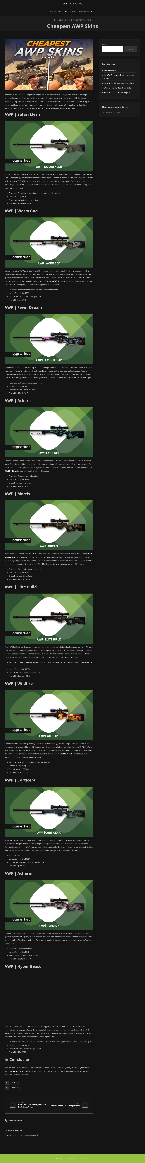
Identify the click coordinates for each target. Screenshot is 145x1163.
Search (104, 44)
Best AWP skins (110, 70)
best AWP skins (55, 281)
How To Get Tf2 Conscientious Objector (120, 83)
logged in (18, 1135)
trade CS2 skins (17, 1071)
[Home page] (55, 20)
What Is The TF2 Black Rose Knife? (118, 88)
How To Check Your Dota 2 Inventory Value (119, 77)
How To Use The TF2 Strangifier (117, 92)
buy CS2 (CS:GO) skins (69, 754)
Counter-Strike (15, 1088)
